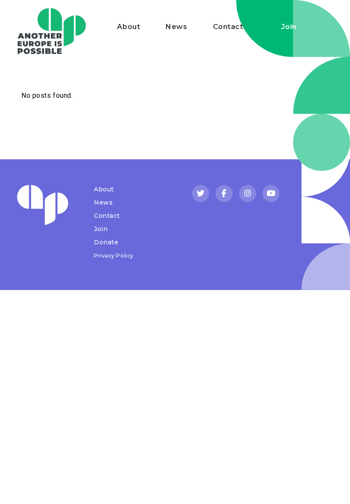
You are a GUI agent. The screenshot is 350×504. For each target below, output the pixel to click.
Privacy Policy (114, 255)
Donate (106, 242)
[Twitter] (200, 193)
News (176, 27)
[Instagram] (247, 193)
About (128, 27)
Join (288, 27)
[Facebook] (224, 193)
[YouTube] (271, 193)
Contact (228, 27)
